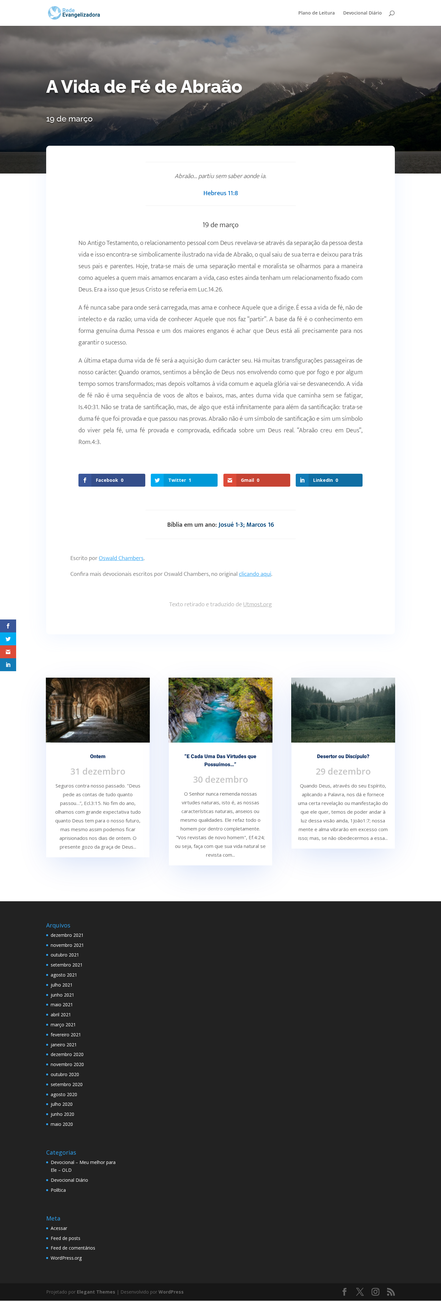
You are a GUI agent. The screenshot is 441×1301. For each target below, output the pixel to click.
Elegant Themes (96, 1292)
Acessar (59, 1228)
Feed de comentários (73, 1248)
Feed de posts (65, 1238)
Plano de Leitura (316, 13)
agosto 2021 (64, 975)
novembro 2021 (67, 945)
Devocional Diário (362, 13)
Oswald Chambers (121, 558)
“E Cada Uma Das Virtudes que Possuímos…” (220, 760)
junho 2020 (62, 1114)
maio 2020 (62, 1124)
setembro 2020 (67, 1084)
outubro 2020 (65, 1074)
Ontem (98, 756)
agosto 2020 (64, 1094)
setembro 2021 (67, 965)
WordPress (171, 1292)
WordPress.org (66, 1258)
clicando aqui (255, 574)
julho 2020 (62, 1104)
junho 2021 (62, 995)
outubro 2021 (65, 955)
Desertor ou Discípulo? (343, 756)
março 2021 (63, 1024)
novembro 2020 (67, 1064)
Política (58, 1190)
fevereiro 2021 (66, 1034)
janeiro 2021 (64, 1045)
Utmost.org (257, 604)
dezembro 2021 (67, 935)
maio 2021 (62, 1004)
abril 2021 (61, 1014)
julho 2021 (62, 985)
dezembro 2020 (67, 1054)
